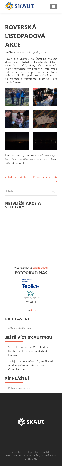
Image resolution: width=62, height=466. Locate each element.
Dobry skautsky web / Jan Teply (40, 457)
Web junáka (15, 361)
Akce (26, 159)
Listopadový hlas (16, 177)
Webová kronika (39, 159)
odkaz (8, 163)
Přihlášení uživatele (19, 328)
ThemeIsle (44, 452)
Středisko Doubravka (20, 347)
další (33, 310)
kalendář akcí (40, 267)
